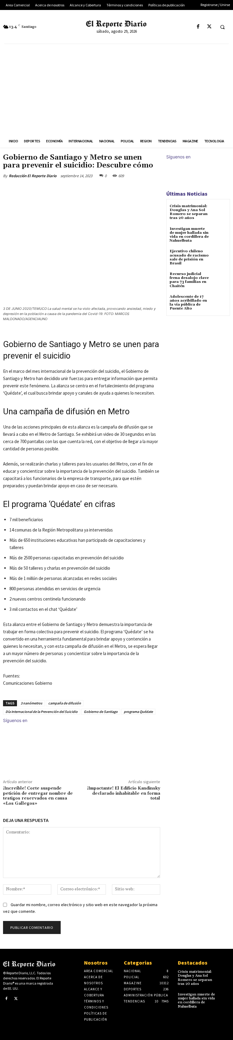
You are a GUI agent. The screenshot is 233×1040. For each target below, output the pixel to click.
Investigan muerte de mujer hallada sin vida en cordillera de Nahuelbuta (189, 235)
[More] (102, 190)
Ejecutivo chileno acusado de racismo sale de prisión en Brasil (189, 257)
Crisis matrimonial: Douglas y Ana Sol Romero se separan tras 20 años (189, 212)
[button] (222, 27)
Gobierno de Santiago (101, 711)
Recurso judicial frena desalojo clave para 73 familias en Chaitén (189, 280)
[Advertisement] (116, 89)
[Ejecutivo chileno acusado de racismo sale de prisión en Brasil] (219, 256)
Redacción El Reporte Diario (32, 175)
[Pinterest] (75, 190)
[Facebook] (198, 27)
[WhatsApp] (89, 190)
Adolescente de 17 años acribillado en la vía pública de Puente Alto (188, 302)
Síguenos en (15, 720)
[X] (209, 27)
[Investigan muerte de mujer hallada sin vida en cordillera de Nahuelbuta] (219, 234)
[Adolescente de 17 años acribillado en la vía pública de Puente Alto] (219, 302)
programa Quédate (138, 711)
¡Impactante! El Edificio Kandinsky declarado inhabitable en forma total (123, 793)
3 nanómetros (31, 703)
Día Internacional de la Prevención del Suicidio (41, 711)
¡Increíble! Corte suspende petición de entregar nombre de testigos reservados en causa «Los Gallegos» (38, 796)
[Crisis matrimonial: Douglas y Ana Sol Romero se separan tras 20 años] (219, 211)
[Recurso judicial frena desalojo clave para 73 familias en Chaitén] (219, 279)
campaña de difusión (64, 703)
